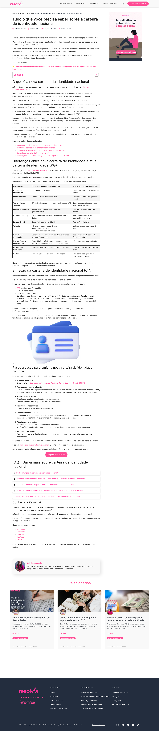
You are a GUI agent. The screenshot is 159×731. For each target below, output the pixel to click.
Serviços (79, 3)
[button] (123, 3)
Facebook (21, 532)
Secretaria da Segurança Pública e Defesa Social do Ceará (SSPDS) (57, 383)
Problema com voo (89, 692)
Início (14, 13)
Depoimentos (55, 704)
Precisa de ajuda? (27, 702)
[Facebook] (117, 725)
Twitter (19, 539)
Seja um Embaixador (109, 3)
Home (52, 692)
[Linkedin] (127, 725)
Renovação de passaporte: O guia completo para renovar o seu (43, 155)
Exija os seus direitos (56, 455)
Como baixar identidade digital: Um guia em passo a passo (41, 150)
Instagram (21, 529)
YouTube (20, 537)
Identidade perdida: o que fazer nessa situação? (36, 148)
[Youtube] (132, 725)
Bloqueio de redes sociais (91, 704)
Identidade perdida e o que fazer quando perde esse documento (43, 145)
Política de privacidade (98, 725)
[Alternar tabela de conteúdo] (95, 75)
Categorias (92, 3)
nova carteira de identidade (37, 170)
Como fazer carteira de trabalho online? (33, 153)
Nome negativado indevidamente (95, 696)
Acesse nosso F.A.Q (36, 697)
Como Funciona (56, 700)
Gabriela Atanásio (34, 563)
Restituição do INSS (89, 700)
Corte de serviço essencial (92, 708)
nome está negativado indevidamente (35, 445)
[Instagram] (122, 725)
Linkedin (20, 534)
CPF (18, 288)
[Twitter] (138, 725)
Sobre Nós (54, 696)
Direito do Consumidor (25, 13)
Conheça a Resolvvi (65, 3)
